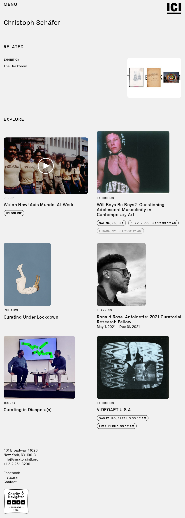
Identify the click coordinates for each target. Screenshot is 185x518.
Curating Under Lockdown (31, 317)
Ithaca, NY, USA (120, 231)
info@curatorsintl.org (21, 459)
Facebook (12, 473)
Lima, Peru (116, 426)
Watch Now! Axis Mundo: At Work (38, 204)
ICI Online (14, 213)
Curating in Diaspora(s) (27, 409)
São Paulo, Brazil (122, 418)
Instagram (12, 477)
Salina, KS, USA (111, 223)
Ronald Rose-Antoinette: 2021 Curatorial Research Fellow (139, 319)
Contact (10, 482)
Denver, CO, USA (153, 223)
